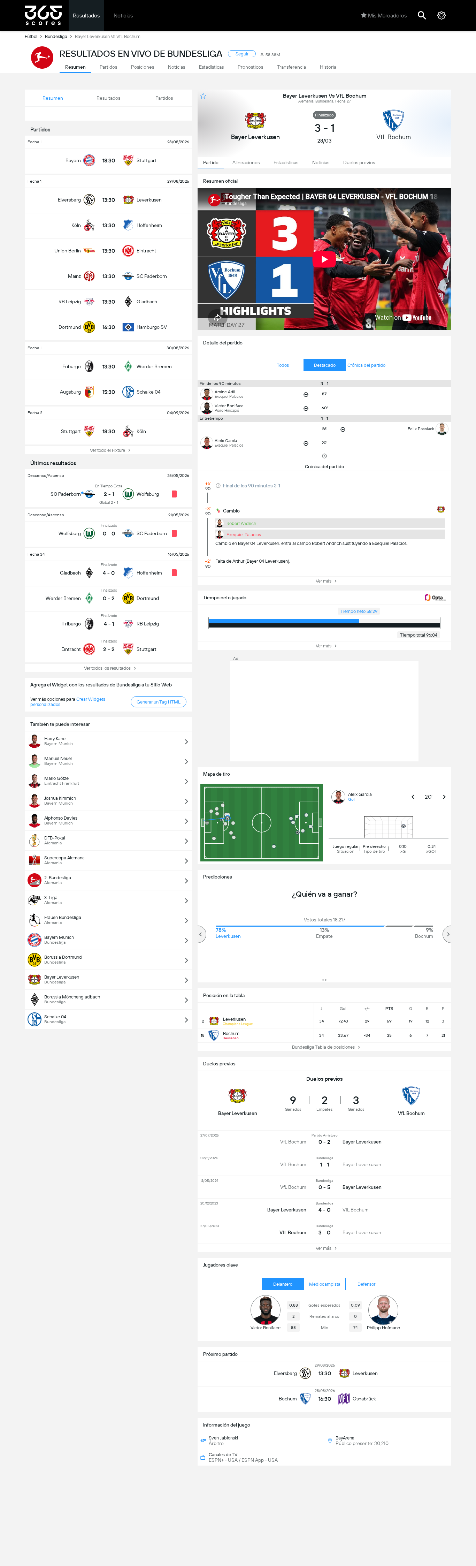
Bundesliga (56, 36)
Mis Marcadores (387, 15)
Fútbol (31, 36)
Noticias (123, 15)
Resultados (86, 15)
